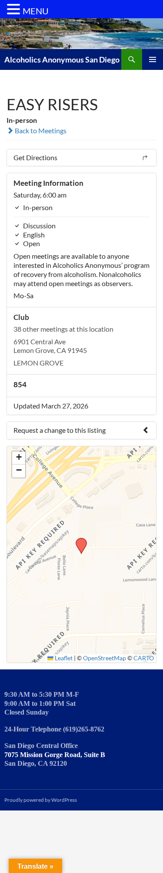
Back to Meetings (40, 130)
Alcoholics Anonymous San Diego (62, 59)
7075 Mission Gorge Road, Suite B (54, 754)
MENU (36, 11)
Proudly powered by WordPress (40, 800)
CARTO (143, 658)
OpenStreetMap (104, 658)
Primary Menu (152, 59)
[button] (78, 540)
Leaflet (63, 658)
